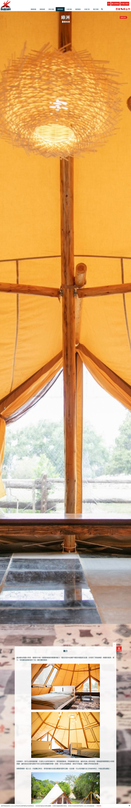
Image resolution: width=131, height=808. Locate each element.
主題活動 (69, 9)
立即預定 (116, 3)
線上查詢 (125, 3)
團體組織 (33, 9)
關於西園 (95, 9)
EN (109, 3)
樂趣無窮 (42, 9)
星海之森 (123, 17)
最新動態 (78, 9)
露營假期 (60, 9)
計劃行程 (87, 9)
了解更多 (98, 806)
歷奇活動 (51, 9)
